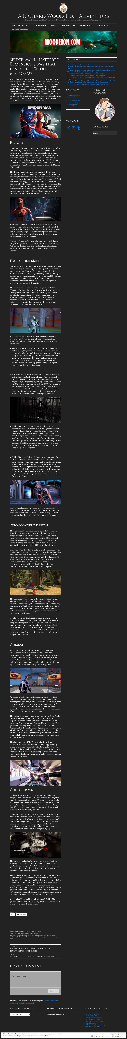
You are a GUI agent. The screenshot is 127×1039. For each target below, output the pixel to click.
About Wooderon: (20, 29)
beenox (30, 935)
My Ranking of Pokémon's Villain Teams (82, 65)
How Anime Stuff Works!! (95, 1021)
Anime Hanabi (91, 1016)
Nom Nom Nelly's (92, 1014)
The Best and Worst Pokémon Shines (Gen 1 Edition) (86, 75)
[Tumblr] (78, 128)
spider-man (40, 937)
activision (23, 935)
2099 (17, 935)
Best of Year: (85, 25)
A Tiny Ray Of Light (93, 1019)
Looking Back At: (67, 25)
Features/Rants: (39, 25)
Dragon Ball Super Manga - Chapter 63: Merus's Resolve (87, 82)
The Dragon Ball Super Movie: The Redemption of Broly (87, 84)
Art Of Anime (91, 1023)
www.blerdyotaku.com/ (94, 1018)
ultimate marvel (50, 937)
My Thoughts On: (20, 25)
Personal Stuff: (101, 25)
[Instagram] (73, 128)
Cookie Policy (44, 1036)
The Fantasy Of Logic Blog (95, 1025)
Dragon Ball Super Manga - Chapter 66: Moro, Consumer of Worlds (91, 81)
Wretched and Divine (93, 1027)
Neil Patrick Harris (41, 935)
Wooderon (37, 931)
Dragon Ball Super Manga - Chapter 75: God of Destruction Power (91, 70)
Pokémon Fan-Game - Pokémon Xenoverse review (86, 74)
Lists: (53, 25)
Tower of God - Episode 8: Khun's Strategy (82, 72)
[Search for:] (105, 133)
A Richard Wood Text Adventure (63, 16)
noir (50, 935)
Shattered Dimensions (27, 937)
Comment (53, 991)
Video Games (34, 933)
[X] (68, 128)
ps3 (17, 937)
